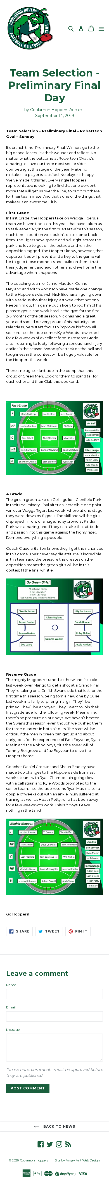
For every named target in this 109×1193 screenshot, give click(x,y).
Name (11, 985)
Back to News (58, 1126)
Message (13, 1029)
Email (11, 1007)
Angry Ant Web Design (83, 1160)
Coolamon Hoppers (34, 1160)
